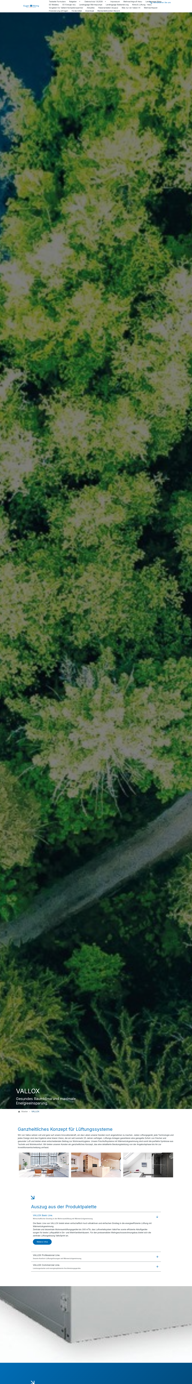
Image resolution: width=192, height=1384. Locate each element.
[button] (96, 1217)
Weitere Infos (42, 1242)
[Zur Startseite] (33, 6)
